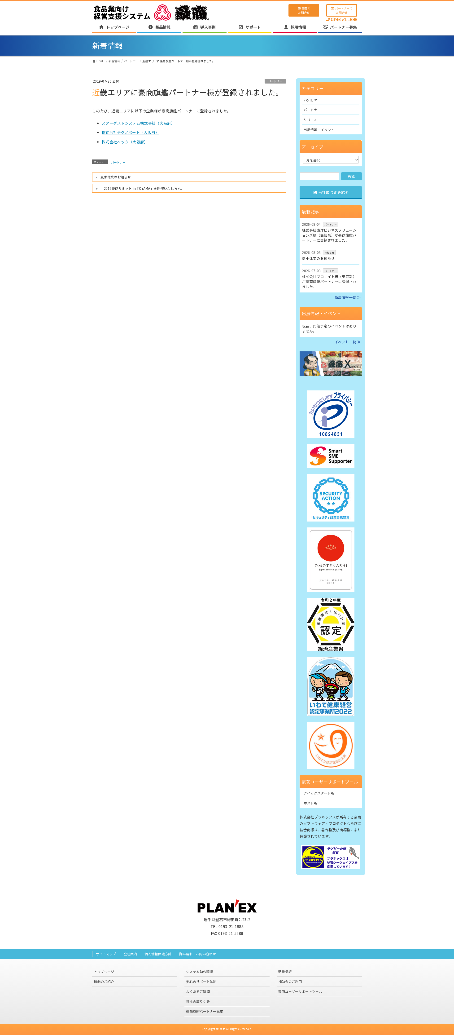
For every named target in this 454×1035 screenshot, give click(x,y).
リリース (310, 119)
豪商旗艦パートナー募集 (204, 1011)
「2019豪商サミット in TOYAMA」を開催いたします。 (142, 188)
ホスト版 (310, 803)
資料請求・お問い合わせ (197, 953)
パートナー (275, 81)
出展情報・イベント (319, 129)
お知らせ (310, 99)
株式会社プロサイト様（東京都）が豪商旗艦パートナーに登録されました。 (329, 281)
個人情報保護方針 (157, 953)
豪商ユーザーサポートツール (300, 991)
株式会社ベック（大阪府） (125, 142)
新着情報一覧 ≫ (348, 297)
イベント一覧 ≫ (348, 341)
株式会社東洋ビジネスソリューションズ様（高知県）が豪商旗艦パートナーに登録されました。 (329, 235)
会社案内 (130, 953)
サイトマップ (106, 953)
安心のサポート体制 (201, 981)
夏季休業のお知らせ (115, 177)
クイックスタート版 (319, 793)
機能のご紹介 (104, 981)
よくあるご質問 (198, 991)
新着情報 (285, 971)
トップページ (104, 971)
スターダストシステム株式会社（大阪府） (138, 123)
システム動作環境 (199, 971)
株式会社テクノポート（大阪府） (130, 132)
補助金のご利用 (290, 981)
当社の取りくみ (198, 1001)
